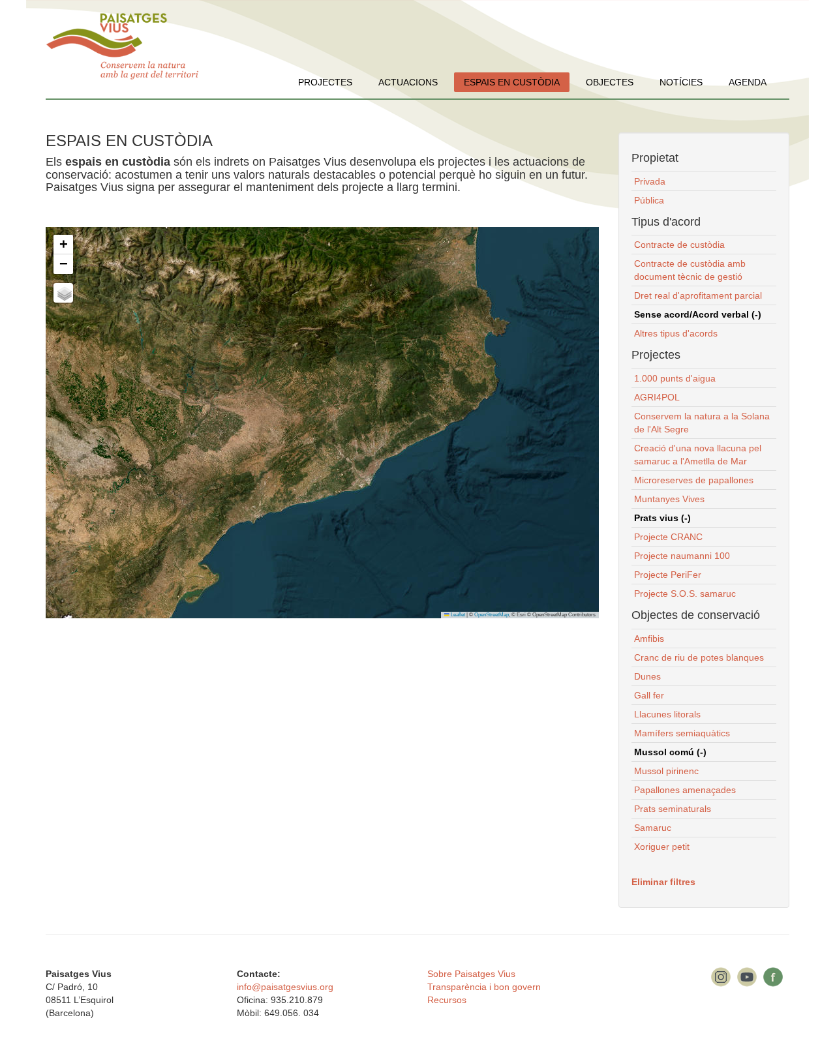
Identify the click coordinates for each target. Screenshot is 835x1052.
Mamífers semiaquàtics (682, 733)
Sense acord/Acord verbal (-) (697, 314)
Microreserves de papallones (693, 480)
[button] (63, 244)
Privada (649, 181)
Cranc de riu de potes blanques (699, 657)
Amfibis (649, 638)
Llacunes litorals (667, 714)
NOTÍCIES (681, 82)
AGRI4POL (657, 397)
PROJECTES (325, 82)
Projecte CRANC (668, 537)
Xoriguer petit (662, 846)
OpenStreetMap (491, 615)
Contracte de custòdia (679, 244)
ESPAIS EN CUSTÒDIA (512, 82)
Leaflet (457, 615)
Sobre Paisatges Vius (471, 974)
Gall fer (649, 695)
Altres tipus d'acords (676, 333)
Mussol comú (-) (670, 752)
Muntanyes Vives (669, 499)
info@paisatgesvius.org (285, 987)
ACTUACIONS (408, 82)
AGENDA (748, 82)
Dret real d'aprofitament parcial (698, 295)
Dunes (647, 676)
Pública (649, 200)
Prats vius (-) (662, 518)
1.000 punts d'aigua (675, 378)
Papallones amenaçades (685, 790)
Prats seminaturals (672, 809)
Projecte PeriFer (667, 574)
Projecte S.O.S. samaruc (685, 593)
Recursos (446, 1000)
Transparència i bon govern (484, 987)
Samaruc (652, 827)
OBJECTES (609, 82)
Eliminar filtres (663, 882)
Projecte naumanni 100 (682, 555)
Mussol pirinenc (666, 771)
